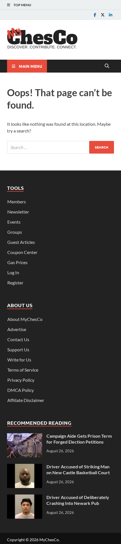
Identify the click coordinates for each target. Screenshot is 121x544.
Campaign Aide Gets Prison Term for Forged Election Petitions (79, 438)
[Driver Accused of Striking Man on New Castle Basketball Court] (24, 467)
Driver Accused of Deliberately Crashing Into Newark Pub (77, 500)
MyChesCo (49, 539)
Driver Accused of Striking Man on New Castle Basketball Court (78, 469)
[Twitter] (102, 15)
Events (14, 221)
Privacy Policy (20, 380)
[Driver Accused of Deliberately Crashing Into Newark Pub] (24, 497)
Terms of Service (22, 369)
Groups (14, 232)
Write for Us (19, 359)
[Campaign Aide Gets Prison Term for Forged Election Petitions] (24, 436)
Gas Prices (17, 262)
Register (15, 282)
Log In (13, 272)
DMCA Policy (20, 390)
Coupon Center (22, 252)
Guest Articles (21, 242)
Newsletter (18, 211)
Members (16, 201)
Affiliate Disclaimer (25, 400)
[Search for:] (60, 147)
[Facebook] (94, 15)
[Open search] (107, 66)
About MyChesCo (24, 319)
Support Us (18, 349)
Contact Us (18, 339)
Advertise (16, 329)
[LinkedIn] (110, 15)
